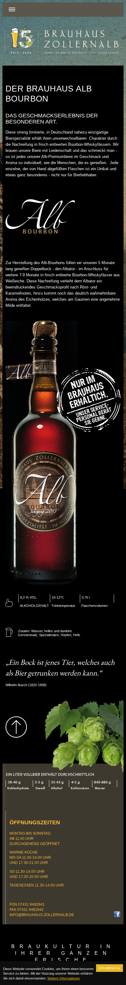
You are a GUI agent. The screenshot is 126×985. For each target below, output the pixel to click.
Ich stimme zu (109, 968)
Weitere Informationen (63, 978)
